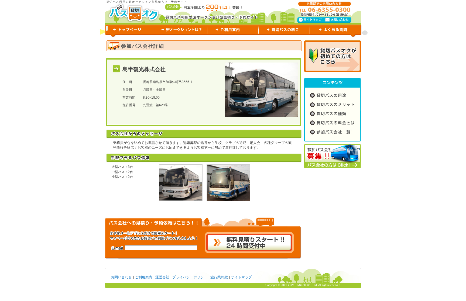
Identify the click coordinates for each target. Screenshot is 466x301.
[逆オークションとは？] (181, 30)
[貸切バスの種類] (332, 114)
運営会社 (162, 277)
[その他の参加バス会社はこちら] (332, 133)
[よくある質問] (335, 30)
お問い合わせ (121, 277)
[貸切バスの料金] (284, 30)
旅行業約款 (219, 277)
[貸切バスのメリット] (332, 104)
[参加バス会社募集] (332, 156)
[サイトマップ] (310, 19)
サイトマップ (241, 277)
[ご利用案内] (233, 30)
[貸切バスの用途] (332, 95)
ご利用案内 (143, 277)
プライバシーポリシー (189, 277)
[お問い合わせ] (338, 20)
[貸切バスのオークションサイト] (133, 12)
